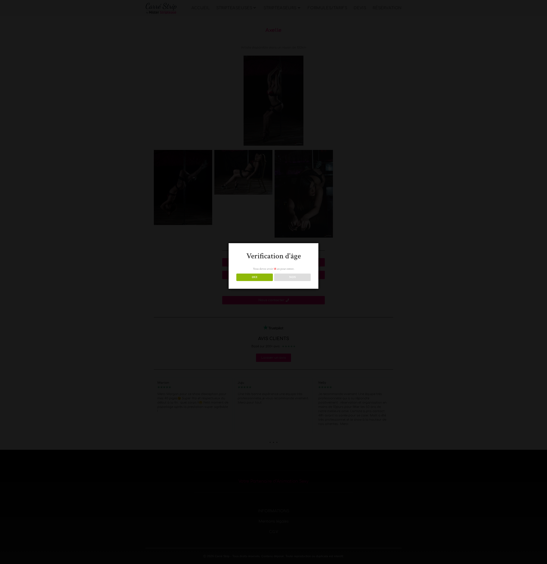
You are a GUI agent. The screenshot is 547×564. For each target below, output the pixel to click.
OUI (254, 277)
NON (292, 277)
